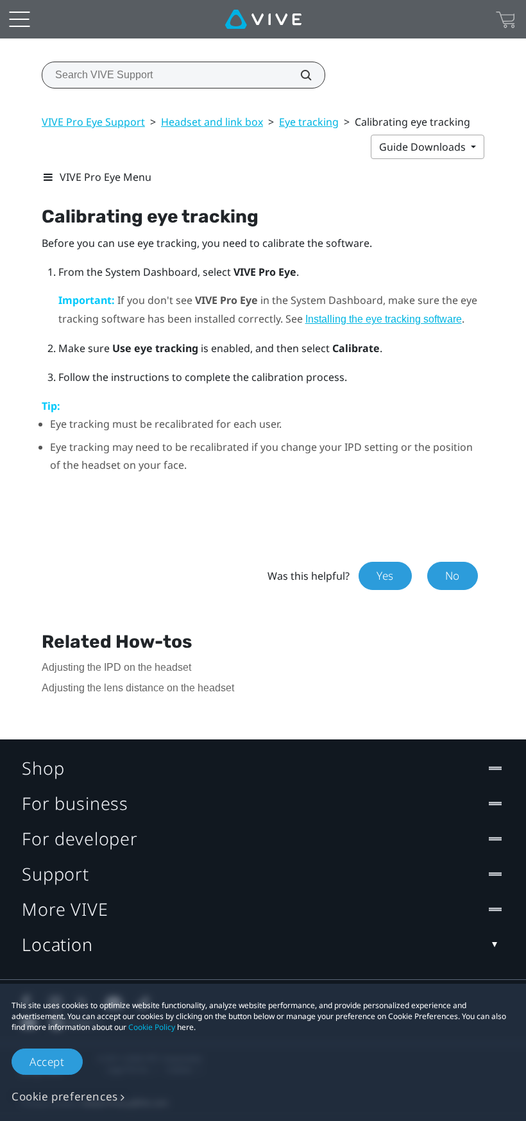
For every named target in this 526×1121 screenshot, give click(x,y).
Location (57, 944)
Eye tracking (309, 122)
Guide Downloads (423, 147)
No (452, 575)
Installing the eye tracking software (383, 319)
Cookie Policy (151, 1027)
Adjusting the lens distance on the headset (138, 687)
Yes (385, 575)
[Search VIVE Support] (299, 75)
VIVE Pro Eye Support (93, 122)
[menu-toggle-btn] (19, 19)
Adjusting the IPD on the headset (116, 667)
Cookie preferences (65, 1096)
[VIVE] (263, 19)
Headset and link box (212, 122)
